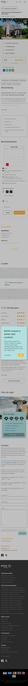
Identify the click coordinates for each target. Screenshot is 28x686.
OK (21, 355)
